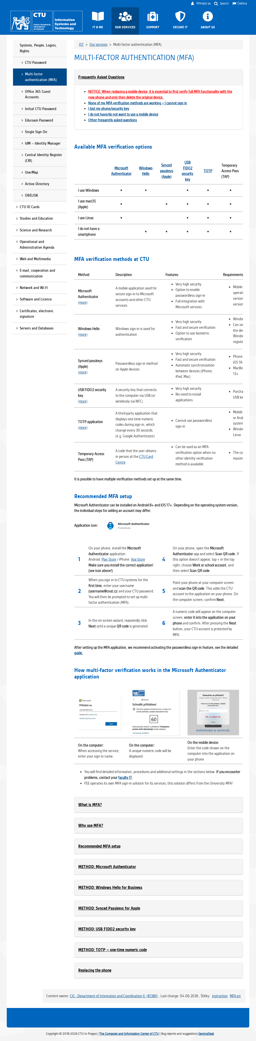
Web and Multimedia (35, 259)
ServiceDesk (206, 1033)
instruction (220, 996)
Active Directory (37, 184)
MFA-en (235, 996)
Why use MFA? (90, 825)
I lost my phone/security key (108, 108)
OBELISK (31, 195)
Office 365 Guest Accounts (37, 94)
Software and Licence (36, 299)
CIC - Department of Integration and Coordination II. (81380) (114, 996)
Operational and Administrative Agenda (37, 244)
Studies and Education (36, 218)
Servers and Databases (37, 328)
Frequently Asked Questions (101, 77)
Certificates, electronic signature (37, 314)
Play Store (109, 559)
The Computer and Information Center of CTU (129, 1033)
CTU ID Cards (30, 207)
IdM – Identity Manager (42, 143)
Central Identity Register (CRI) (43, 158)
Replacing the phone (94, 970)
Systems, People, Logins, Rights (38, 48)
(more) (83, 302)
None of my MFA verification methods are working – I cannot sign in (137, 103)
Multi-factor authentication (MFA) (41, 77)
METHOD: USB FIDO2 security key (107, 929)
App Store (138, 559)
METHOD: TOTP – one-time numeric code (112, 949)
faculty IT (125, 777)
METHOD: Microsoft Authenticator (107, 866)
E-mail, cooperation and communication (37, 273)
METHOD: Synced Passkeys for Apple (109, 908)
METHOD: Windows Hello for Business (110, 887)
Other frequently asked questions (112, 120)
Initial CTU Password (40, 109)
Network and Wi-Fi (34, 287)
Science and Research (36, 230)
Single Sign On (36, 132)
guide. (78, 653)
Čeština (242, 3)
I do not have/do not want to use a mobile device (123, 114)
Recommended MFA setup (99, 846)
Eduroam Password (39, 120)
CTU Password (35, 62)
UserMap (31, 172)
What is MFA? (90, 804)
